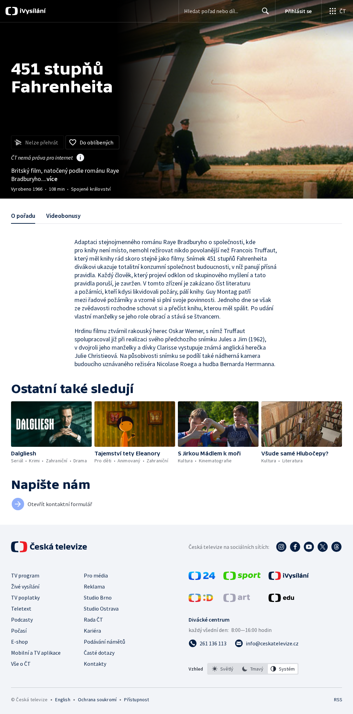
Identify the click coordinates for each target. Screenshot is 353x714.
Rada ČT (93, 619)
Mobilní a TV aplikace (36, 652)
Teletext (21, 608)
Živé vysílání (25, 586)
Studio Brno (98, 597)
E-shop (19, 641)
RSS (338, 699)
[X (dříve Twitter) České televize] (322, 546)
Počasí (19, 630)
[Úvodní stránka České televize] (49, 546)
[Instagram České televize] (281, 546)
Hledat (265, 11)
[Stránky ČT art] (236, 599)
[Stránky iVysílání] (289, 577)
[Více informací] (80, 158)
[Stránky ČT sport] (242, 577)
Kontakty (95, 663)
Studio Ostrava (101, 608)
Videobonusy (63, 216)
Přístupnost (136, 699)
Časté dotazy (99, 652)
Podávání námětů (104, 641)
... (50, 179)
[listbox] (253, 669)
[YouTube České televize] (308, 546)
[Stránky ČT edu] (281, 599)
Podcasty (22, 619)
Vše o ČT (21, 663)
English (62, 699)
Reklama (94, 586)
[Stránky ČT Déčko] (201, 599)
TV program (25, 575)
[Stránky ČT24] (202, 577)
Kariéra (92, 630)
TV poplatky (25, 597)
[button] (51, 424)
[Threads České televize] (336, 546)
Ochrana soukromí (97, 699)
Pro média (96, 575)
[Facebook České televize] (295, 546)
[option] (223, 669)
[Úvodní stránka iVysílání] (32, 11)
